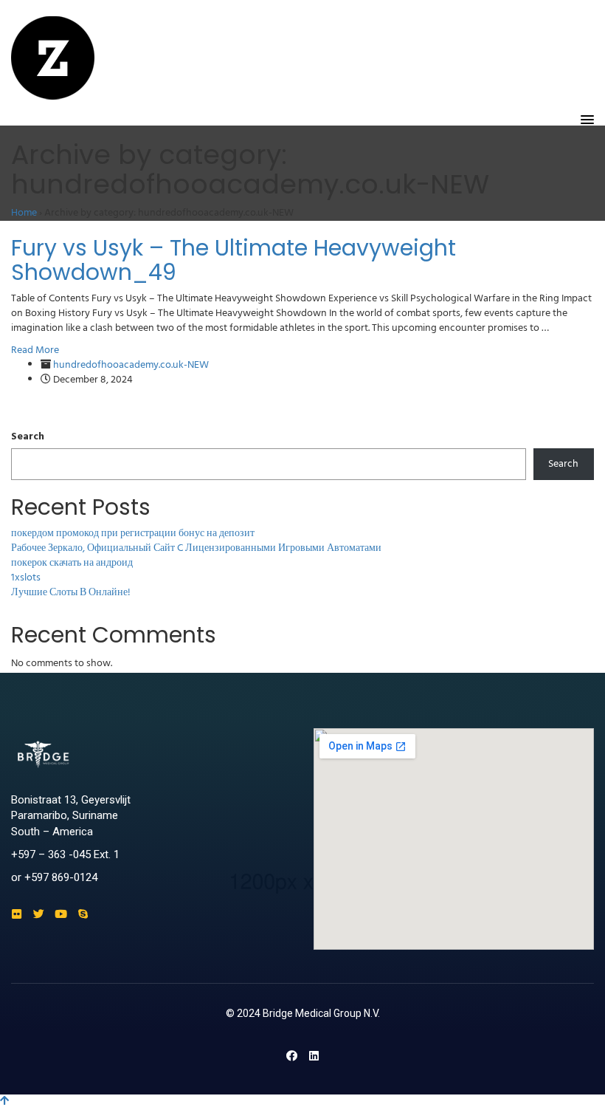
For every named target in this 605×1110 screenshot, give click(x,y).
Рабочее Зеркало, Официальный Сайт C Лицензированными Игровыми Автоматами (196, 548)
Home (24, 213)
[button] (587, 120)
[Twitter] (38, 913)
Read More (35, 350)
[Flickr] (16, 913)
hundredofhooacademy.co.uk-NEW (131, 365)
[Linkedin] (313, 1055)
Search (27, 437)
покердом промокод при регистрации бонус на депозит (133, 533)
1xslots (26, 577)
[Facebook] (291, 1055)
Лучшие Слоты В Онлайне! (71, 592)
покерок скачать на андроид (72, 563)
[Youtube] (60, 913)
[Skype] (83, 913)
